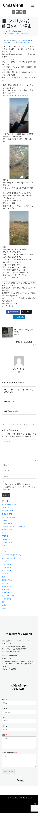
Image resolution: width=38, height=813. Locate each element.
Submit (6, 495)
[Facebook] (13, 12)
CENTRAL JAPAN (8, 511)
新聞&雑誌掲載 (7, 592)
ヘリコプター (6, 570)
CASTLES (5, 508)
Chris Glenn (28, 40)
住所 (4, 735)
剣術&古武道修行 (7, 580)
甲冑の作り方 (6, 599)
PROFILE (5, 536)
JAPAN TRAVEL (7, 523)
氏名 (4, 699)
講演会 (4, 605)
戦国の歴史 (6, 589)
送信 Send (8, 771)
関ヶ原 (4, 608)
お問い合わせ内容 (9, 752)
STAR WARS (6, 539)
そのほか (5, 548)
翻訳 (3, 602)
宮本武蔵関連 (6, 586)
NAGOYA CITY (7, 530)
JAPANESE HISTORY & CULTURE (13, 526)
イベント (5, 552)
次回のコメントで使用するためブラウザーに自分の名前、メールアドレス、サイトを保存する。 (19, 486)
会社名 (4, 708)
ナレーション (6, 564)
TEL (4, 717)
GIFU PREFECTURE (8, 517)
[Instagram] (24, 12)
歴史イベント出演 (8, 596)
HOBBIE (4, 520)
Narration (5, 533)
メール (5, 726)
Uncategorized (10, 42)
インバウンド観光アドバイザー (12, 555)
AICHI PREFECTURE (9, 504)
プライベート (6, 567)
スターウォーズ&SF (8, 558)
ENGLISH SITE (7, 514)
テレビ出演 (6, 561)
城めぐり (5, 583)
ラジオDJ (5, 574)
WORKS (4, 545)
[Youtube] (20, 12)
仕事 (3, 577)
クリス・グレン (19, 369)
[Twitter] (17, 12)
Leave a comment (24, 42)
